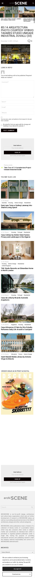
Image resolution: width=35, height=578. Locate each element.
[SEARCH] (33, 3)
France (20, 354)
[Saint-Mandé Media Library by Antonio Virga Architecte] (17, 342)
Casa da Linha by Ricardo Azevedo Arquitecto (14, 299)
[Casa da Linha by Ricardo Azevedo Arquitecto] (17, 283)
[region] (17, 566)
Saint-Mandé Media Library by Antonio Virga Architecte (16, 358)
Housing (10, 202)
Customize (16, 574)
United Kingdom (6, 265)
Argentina (14, 324)
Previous (1, 14)
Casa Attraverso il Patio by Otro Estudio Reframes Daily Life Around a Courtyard (16, 328)
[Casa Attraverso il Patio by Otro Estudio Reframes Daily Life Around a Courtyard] (17, 313)
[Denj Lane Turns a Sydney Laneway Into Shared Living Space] (11, 12)
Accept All (17, 569)
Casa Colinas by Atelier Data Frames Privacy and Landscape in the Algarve (15, 236)
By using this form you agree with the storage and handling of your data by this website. (16, 125)
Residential (27, 202)
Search (32, 508)
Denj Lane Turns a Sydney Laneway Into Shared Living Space (11, 19)
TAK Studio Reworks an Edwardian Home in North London (17, 269)
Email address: (18, 145)
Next (34, 14)
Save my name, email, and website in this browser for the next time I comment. (16, 119)
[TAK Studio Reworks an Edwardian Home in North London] (17, 250)
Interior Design (19, 202)
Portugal (20, 232)
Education (14, 354)
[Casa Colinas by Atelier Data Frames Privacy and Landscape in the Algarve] (17, 220)
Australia (4, 202)
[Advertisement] (17, 441)
